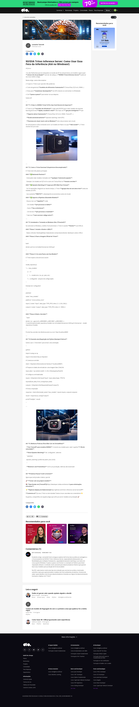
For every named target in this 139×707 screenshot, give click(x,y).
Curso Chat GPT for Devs (100, 651)
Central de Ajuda (27, 679)
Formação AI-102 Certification (101, 660)
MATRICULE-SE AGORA (108, 3)
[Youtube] (33, 649)
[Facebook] (31, 54)
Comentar (44, 516)
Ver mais (73, 688)
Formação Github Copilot (99, 653)
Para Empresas (98, 10)
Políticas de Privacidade (29, 685)
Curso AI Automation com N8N (79, 651)
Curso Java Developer (76, 671)
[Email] (42, 54)
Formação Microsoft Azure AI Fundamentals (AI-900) (101, 657)
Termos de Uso (27, 682)
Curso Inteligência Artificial (55, 648)
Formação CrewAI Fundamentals (56, 651)
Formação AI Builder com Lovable (102, 663)
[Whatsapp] (38, 54)
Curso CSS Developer (98, 674)
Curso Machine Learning (54, 674)
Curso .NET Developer (76, 674)
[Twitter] (34, 54)
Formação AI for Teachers (78, 656)
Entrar (108, 10)
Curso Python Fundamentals (78, 677)
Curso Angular (97, 680)
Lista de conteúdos (29, 17)
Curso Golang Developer (77, 685)
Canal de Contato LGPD (29, 687)
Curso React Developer (99, 683)
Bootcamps (68, 10)
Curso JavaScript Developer (100, 677)
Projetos (76, 10)
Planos (91, 10)
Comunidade (83, 10)
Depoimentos (26, 672)
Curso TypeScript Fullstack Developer (80, 680)
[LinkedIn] (27, 54)
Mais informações (68, 637)
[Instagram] (42, 649)
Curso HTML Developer (99, 671)
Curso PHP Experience (76, 683)
